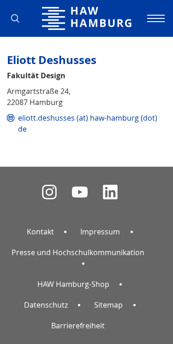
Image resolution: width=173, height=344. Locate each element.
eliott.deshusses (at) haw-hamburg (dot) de (87, 123)
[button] (18, 18)
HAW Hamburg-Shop (73, 284)
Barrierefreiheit (78, 326)
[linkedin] (110, 192)
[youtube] (80, 192)
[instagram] (49, 192)
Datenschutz (46, 305)
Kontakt (40, 232)
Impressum (100, 232)
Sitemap (108, 305)
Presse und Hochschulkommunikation (78, 252)
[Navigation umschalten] (154, 18)
